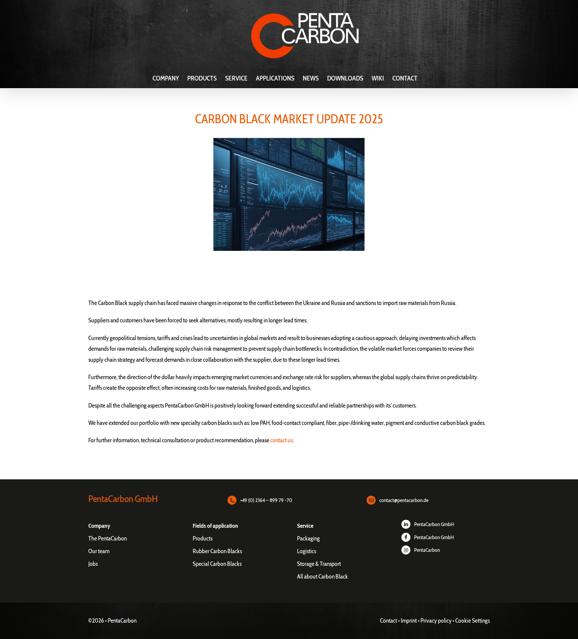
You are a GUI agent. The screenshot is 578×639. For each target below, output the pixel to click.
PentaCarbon (427, 550)
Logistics (306, 551)
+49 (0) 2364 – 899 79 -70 (266, 500)
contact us (281, 440)
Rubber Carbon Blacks (217, 551)
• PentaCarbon (120, 620)
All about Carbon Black (322, 576)
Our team (98, 551)
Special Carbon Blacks (217, 564)
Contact (388, 620)
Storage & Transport (319, 564)
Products (202, 538)
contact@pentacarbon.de (403, 500)
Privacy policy (436, 620)
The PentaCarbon (107, 538)
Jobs (93, 564)
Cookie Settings (472, 620)
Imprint (409, 620)
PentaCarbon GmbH (434, 524)
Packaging (308, 538)
